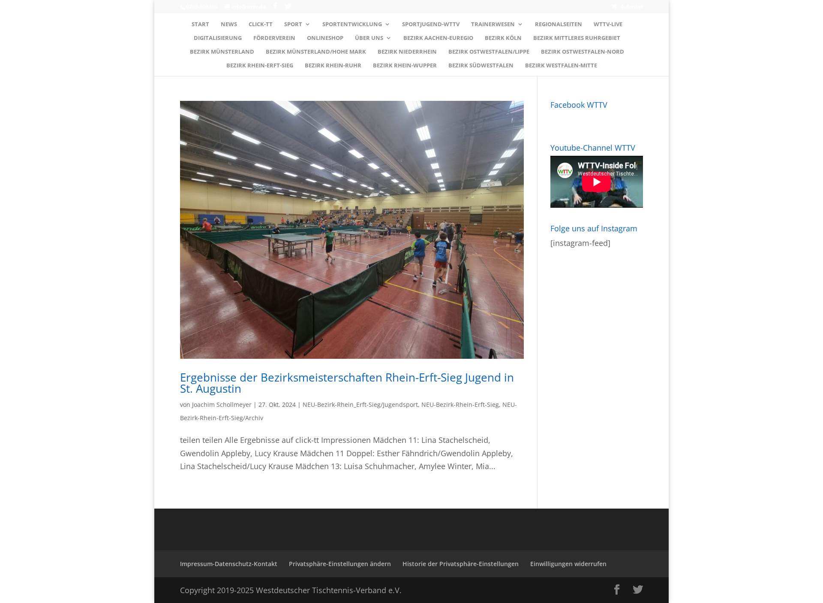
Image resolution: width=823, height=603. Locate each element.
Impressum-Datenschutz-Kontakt (228, 564)
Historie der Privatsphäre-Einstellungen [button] (460, 564)
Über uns (369, 38)
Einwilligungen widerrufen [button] (568, 564)
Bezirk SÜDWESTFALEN (481, 65)
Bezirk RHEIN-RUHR (333, 65)
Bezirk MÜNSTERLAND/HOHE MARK (316, 51)
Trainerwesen (493, 24)
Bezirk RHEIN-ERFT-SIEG (259, 65)
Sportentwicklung (352, 24)
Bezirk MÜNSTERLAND (222, 51)
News (229, 24)
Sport (293, 24)
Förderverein (274, 38)
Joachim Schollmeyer (222, 404)
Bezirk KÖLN (503, 38)
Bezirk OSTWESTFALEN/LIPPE (488, 51)
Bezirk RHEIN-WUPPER (405, 65)
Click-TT (261, 24)
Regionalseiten (558, 24)
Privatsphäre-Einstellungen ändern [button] (340, 564)
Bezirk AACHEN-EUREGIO (438, 38)
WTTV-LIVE (608, 24)
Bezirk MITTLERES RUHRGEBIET (576, 38)
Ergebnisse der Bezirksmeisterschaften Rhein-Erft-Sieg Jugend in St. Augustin (347, 383)
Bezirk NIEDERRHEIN (407, 51)
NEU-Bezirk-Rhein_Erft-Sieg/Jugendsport (360, 404)
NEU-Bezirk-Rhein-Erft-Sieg (460, 404)
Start (200, 24)
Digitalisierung (218, 38)
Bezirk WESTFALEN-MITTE (561, 65)
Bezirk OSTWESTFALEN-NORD (582, 51)
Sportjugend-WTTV (431, 24)
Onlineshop (325, 38)
